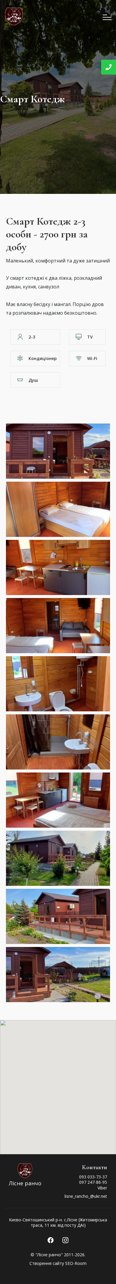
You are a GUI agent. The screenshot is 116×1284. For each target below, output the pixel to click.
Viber (102, 1188)
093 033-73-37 (93, 1177)
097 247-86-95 (93, 1182)
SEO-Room (76, 1263)
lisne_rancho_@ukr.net (86, 1196)
